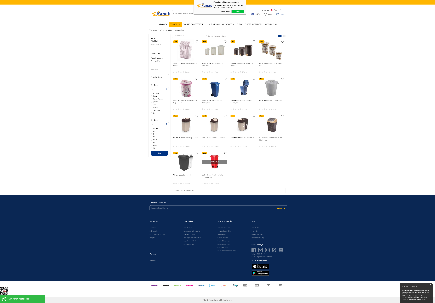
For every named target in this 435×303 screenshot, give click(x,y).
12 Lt (154, 137)
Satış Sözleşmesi (224, 244)
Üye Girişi (254, 231)
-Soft (205, 300)
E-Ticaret (210, 300)
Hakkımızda (153, 231)
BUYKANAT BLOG (271, 24)
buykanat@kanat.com (262, 257)
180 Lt (155, 142)
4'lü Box (155, 128)
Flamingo (156, 110)
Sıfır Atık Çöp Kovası (247, 138)
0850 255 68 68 (262, 254)
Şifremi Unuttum (257, 234)
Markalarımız (154, 260)
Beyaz (155, 96)
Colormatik (187, 175)
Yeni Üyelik (255, 228)
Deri (154, 104)
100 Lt (155, 134)
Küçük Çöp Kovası (275, 100)
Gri (154, 113)
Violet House (178, 63)
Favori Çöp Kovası (218, 138)
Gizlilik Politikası (223, 238)
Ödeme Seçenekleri (224, 231)
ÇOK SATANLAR (175, 24)
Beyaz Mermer (158, 99)
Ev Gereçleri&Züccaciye (192, 231)
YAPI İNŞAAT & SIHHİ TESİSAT (232, 24)
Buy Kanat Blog (189, 244)
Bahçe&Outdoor (189, 234)
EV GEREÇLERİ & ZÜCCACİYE (193, 24)
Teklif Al (257, 14)
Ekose (155, 107)
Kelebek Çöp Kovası (190, 138)
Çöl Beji (155, 102)
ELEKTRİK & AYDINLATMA (253, 24)
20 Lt (154, 148)
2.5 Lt (155, 145)
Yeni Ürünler (188, 228)
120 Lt (155, 140)
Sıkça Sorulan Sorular (157, 234)
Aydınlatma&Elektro (191, 241)
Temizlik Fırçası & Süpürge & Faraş (157, 59)
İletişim (152, 238)
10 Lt (154, 131)
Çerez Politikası (223, 247)
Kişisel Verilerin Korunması (227, 251)
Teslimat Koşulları (224, 228)
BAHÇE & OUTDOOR (212, 24)
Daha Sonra (225, 11)
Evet (238, 11)
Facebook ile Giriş (257, 238)
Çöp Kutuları (155, 53)
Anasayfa (163, 24)
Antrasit (156, 93)
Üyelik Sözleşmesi (224, 241)
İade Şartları (222, 234)
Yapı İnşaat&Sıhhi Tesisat (192, 238)
